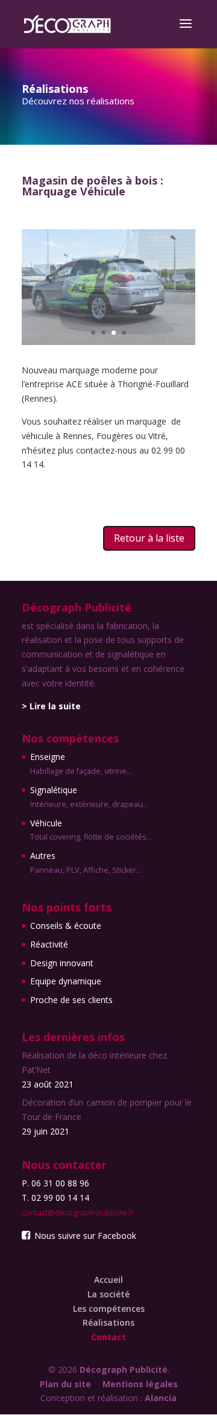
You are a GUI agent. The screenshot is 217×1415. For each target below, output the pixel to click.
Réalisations (108, 1322)
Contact (108, 1337)
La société (108, 1294)
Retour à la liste (149, 538)
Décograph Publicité (124, 1369)
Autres (86, 862)
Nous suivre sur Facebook (84, 1235)
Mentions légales (140, 1384)
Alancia (161, 1398)
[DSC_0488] (108, 341)
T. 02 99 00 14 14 (55, 1197)
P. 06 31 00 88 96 (55, 1183)
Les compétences (109, 1308)
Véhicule (91, 830)
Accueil (108, 1279)
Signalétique (89, 796)
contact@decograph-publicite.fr (78, 1213)
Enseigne (81, 763)
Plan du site (65, 1384)
